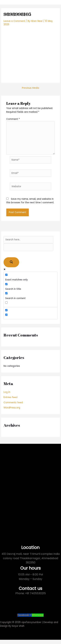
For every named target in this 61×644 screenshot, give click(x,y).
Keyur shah (18, 626)
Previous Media (30, 88)
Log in (7, 392)
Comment (13, 119)
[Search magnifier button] (11, 262)
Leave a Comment (14, 21)
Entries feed (10, 397)
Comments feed (13, 402)
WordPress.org (12, 407)
